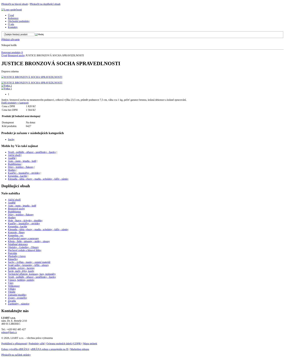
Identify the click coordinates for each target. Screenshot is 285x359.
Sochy (11, 139)
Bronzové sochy (16, 55)
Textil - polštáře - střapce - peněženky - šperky (32, 152)
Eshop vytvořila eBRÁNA (15, 349)
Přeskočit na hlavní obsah (14, 4)
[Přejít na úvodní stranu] (11, 9)
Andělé (12, 158)
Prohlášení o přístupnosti (14, 343)
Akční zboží (14, 155)
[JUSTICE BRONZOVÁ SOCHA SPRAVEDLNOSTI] (31, 77)
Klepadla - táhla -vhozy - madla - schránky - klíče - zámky (38, 179)
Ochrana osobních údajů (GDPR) (63, 343)
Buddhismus (14, 164)
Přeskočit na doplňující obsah (45, 4)
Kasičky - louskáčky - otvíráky (24, 173)
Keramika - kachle (17, 176)
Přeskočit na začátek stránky (16, 354)
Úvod (4, 55)
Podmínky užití (37, 343)
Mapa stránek (90, 343)
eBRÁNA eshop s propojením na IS (49, 349)
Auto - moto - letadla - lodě (22, 161)
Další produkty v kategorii (15, 102)
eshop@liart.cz (9, 332)
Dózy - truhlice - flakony (21, 167)
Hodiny (12, 170)
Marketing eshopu (79, 349)
